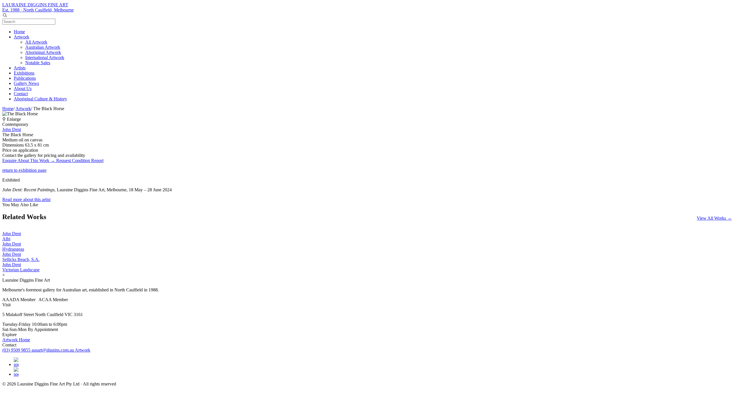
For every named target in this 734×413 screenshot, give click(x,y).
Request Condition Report (80, 160)
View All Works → (714, 218)
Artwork (21, 36)
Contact (21, 93)
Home (19, 31)
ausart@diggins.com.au (53, 350)
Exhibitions (24, 73)
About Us (23, 88)
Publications (25, 78)
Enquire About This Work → (29, 160)
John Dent (11, 129)
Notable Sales (37, 62)
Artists (20, 67)
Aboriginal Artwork (43, 52)
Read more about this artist (26, 199)
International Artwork (44, 57)
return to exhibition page (24, 170)
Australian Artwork (42, 47)
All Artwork (36, 42)
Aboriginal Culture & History (40, 98)
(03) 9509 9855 (17, 350)
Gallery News (26, 83)
